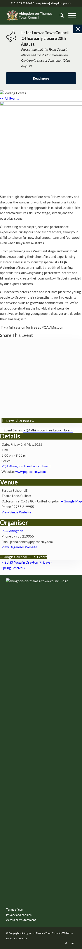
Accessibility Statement (21, 920)
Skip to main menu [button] (41, 650)
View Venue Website (16, 512)
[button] (70, 15)
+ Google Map (71, 501)
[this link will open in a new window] (66, 943)
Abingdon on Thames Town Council (41, 933)
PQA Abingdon (12, 531)
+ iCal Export (37, 557)
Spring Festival (13, 568)
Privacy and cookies (18, 915)
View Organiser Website (19, 547)
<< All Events (9, 98)
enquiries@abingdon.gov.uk (53, 3)
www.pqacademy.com (30, 472)
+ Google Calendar (13, 557)
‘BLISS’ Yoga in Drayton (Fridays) (27, 562)
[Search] (59, 15)
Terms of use (14, 909)
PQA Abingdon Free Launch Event (26, 466)
